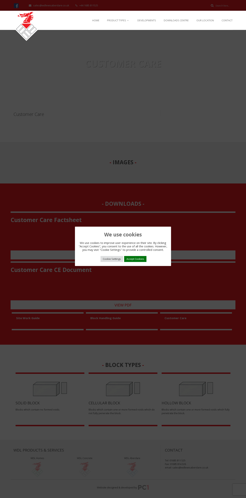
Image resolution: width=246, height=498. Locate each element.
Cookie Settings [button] (112, 259)
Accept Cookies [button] (135, 259)
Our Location (205, 20)
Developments (146, 20)
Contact (227, 20)
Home (95, 20)
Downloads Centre (176, 20)
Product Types (117, 20)
